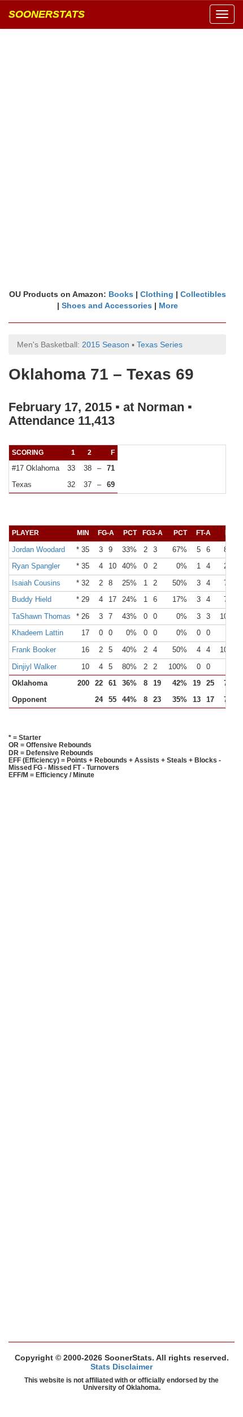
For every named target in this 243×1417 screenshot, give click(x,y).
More (168, 305)
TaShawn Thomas (41, 616)
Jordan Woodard (38, 549)
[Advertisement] (121, 158)
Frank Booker (34, 649)
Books (121, 294)
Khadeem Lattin (37, 632)
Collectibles (203, 294)
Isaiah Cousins (36, 583)
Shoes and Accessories (107, 305)
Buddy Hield (31, 599)
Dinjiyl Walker (34, 666)
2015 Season (105, 344)
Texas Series (160, 344)
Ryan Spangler (36, 566)
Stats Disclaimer (121, 1366)
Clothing (156, 294)
